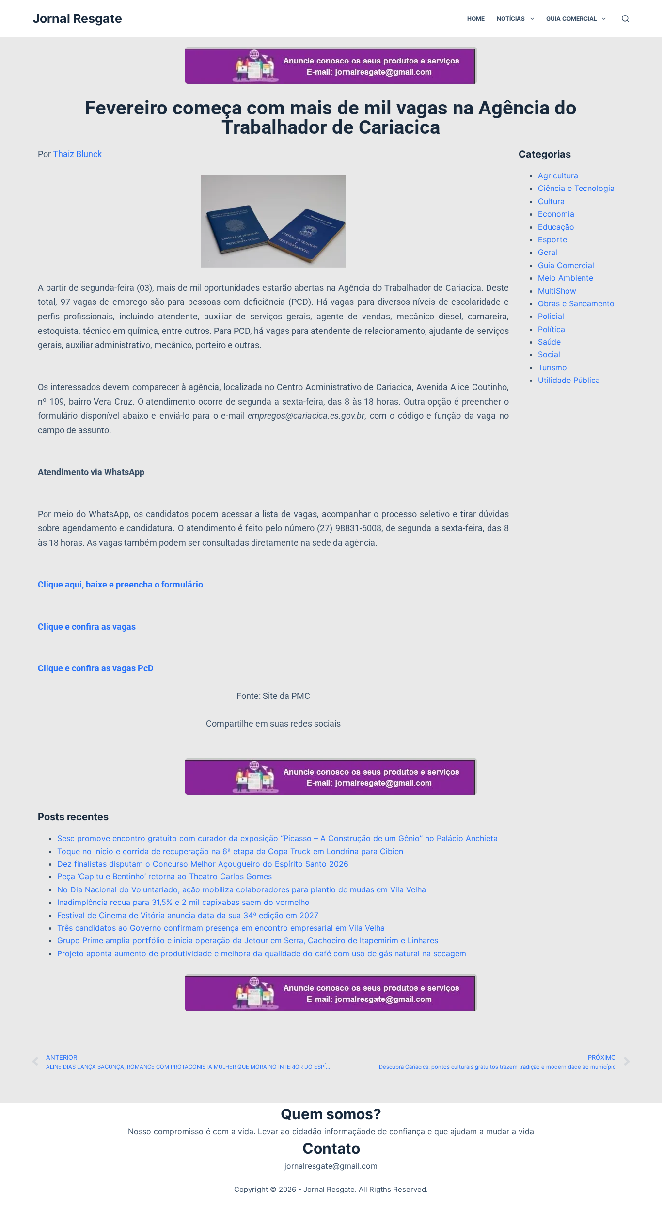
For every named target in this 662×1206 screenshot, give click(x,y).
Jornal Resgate (77, 18)
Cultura (551, 201)
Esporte (552, 239)
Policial (551, 316)
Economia (556, 214)
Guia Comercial (571, 18)
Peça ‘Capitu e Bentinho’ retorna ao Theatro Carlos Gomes (164, 876)
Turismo (552, 367)
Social (549, 354)
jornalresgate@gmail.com (331, 1166)
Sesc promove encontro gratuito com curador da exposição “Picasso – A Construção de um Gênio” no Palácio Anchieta (277, 838)
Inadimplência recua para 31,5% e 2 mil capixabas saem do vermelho (183, 902)
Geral (547, 252)
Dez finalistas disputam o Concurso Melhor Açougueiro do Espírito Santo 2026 (202, 864)
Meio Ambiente (565, 278)
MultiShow (557, 291)
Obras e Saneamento (576, 303)
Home (476, 18)
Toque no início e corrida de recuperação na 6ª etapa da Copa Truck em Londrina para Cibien (230, 851)
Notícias (511, 18)
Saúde (549, 342)
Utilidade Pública (569, 380)
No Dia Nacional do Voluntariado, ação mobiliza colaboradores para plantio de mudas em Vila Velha (241, 889)
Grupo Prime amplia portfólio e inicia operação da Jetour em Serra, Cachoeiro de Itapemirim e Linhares (247, 940)
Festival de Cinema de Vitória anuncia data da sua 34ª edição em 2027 (187, 915)
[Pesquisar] (625, 18)
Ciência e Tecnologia (576, 188)
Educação (556, 227)
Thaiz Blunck (77, 154)
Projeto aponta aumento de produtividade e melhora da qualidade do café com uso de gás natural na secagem (261, 953)
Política (551, 329)
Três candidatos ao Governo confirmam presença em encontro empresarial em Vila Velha (221, 928)
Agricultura (558, 175)
